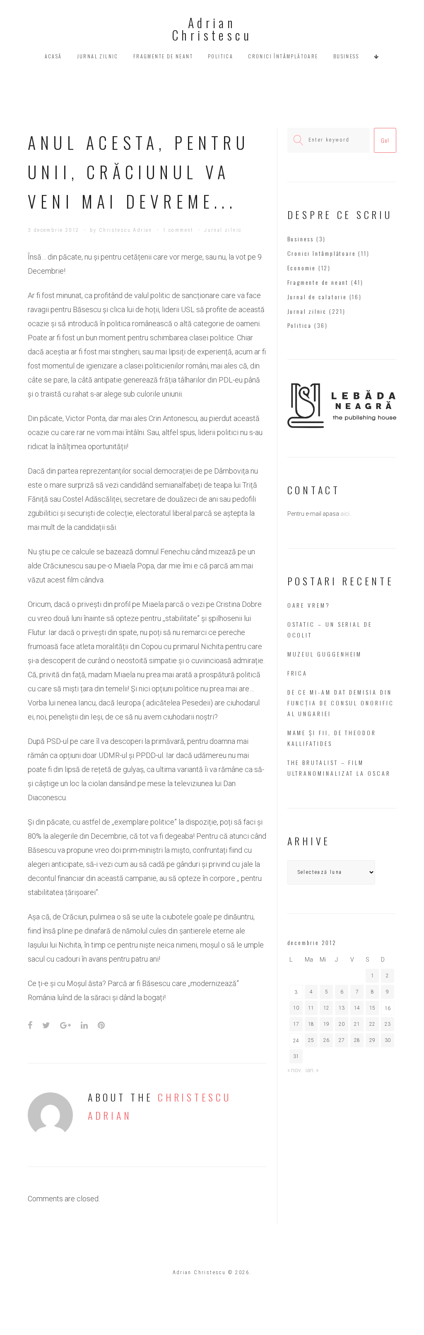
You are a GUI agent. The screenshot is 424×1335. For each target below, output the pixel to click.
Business (346, 56)
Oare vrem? (308, 605)
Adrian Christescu (212, 28)
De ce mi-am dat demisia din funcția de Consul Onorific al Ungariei (340, 703)
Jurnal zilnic (97, 56)
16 (387, 1008)
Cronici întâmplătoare (283, 56)
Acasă (53, 56)
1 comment (178, 230)
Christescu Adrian (125, 230)
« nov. (294, 1070)
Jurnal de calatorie (317, 296)
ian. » (312, 1070)
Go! (385, 140)
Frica (297, 673)
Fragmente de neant (163, 56)
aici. (345, 513)
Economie (301, 267)
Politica (220, 56)
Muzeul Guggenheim (324, 653)
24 (296, 1041)
